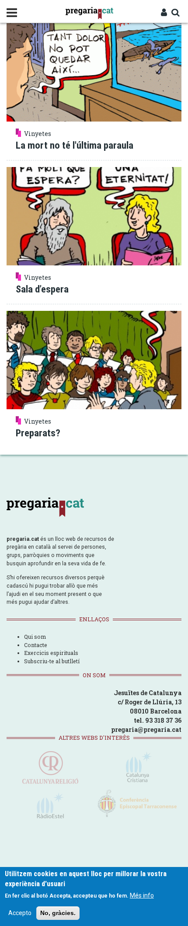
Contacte (35, 644)
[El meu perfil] (164, 13)
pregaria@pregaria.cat (146, 729)
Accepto (19, 912)
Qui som (35, 636)
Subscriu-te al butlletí (52, 661)
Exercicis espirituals (51, 652)
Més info (142, 895)
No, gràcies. (58, 912)
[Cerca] (175, 13)
